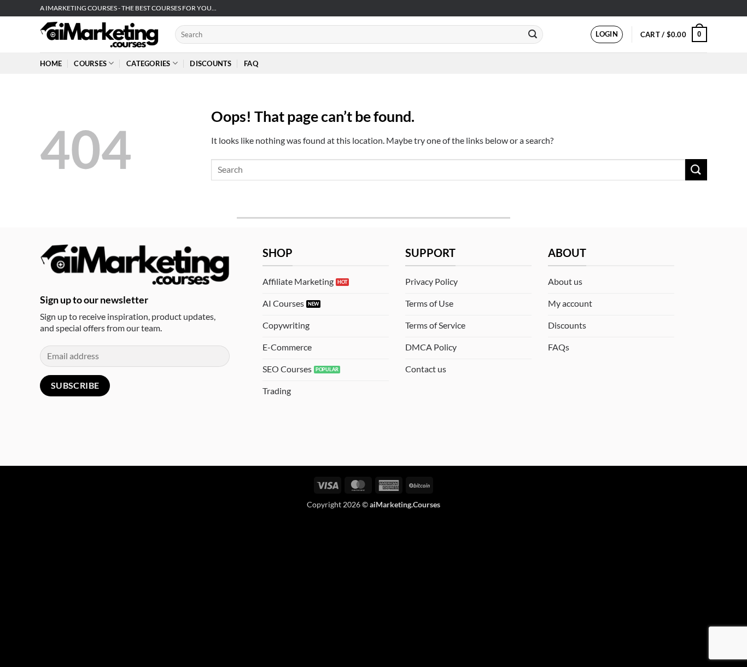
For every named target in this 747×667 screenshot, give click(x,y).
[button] (607, 34)
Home (51, 63)
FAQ (251, 63)
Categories (148, 63)
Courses (90, 63)
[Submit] (532, 34)
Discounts (210, 63)
